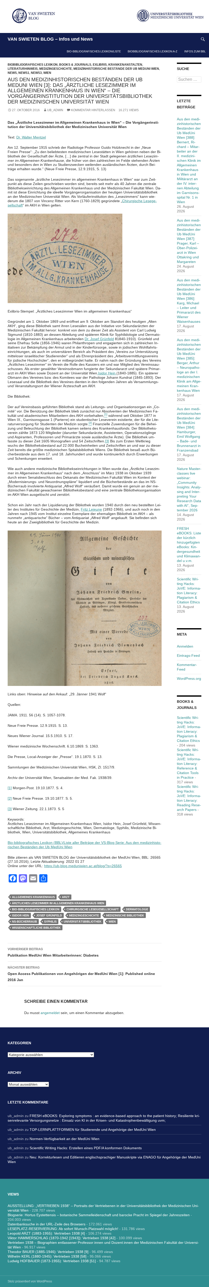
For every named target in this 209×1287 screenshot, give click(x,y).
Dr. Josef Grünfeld (99, 339)
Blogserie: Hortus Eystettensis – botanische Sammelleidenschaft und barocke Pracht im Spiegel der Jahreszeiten (99, 1215)
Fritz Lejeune (91, 509)
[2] (10, 798)
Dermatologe (137, 909)
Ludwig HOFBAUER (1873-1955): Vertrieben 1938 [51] (52, 1261)
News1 (23, 73)
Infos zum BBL (195, 51)
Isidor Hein (106, 373)
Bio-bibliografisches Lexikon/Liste (94, 51)
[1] (10, 788)
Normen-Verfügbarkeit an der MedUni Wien (64, 1139)
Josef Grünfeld (49, 915)
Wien (47, 73)
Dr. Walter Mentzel (31, 137)
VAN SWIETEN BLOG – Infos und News (50, 39)
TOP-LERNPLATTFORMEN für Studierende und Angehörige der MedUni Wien (93, 1130)
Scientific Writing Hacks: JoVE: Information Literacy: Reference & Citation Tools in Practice (189, 763)
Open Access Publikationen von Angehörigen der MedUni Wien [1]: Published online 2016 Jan (81, 974)
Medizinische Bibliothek (125, 915)
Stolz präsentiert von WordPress (30, 1281)
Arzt (66, 897)
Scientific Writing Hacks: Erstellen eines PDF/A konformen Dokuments (86, 1148)
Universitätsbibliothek (82, 921)
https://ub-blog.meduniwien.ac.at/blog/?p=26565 (83, 866)
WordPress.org (189, 678)
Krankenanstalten (125, 64)
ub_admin (55, 110)
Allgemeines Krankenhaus (33, 897)
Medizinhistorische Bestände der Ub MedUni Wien (116, 69)
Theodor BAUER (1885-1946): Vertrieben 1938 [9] (48, 1252)
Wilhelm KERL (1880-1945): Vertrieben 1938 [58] (47, 1256)
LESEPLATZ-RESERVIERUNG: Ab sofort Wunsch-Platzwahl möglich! (63, 1229)
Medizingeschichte (55, 69)
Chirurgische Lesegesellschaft (93, 909)
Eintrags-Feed (188, 655)
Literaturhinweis (23, 69)
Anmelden (185, 646)
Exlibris (100, 64)
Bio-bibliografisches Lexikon (35, 909)
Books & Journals (75, 64)
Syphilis (50, 921)
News (12, 73)
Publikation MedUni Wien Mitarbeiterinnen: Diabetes (53, 952)
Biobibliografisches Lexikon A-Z (152, 51)
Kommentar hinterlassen (93, 110)
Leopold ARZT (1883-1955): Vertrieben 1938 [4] (46, 1233)
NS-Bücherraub (24, 921)
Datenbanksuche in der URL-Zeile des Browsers (46, 1224)
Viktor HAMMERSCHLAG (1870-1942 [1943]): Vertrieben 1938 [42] (61, 1238)
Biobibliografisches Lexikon (33, 64)
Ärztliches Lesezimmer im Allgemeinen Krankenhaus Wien (58, 903)
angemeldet (50, 1013)
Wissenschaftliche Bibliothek (36, 927)
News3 (36, 73)
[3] (107, 441)
